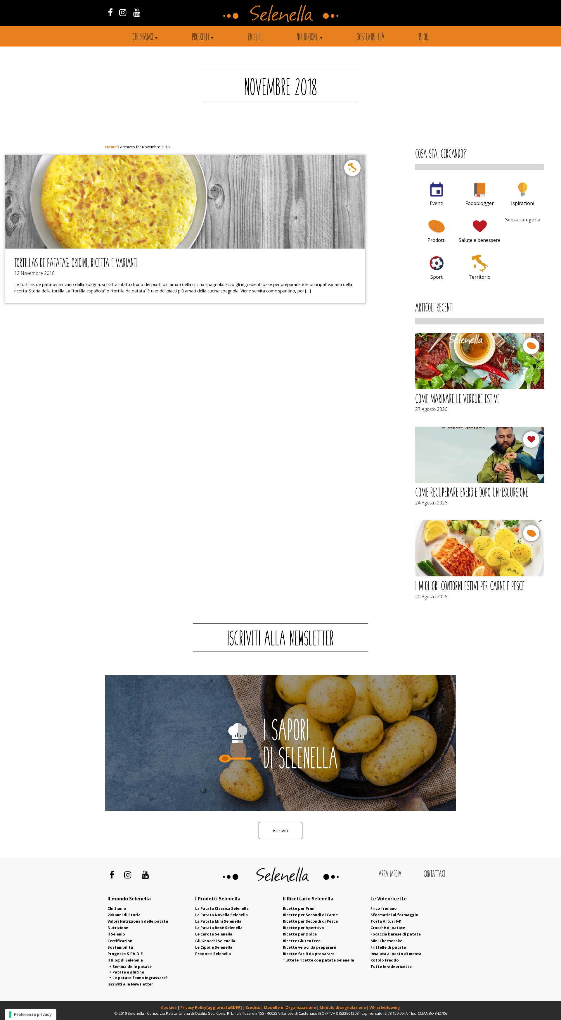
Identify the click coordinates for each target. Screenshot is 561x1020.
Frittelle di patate (388, 947)
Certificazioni (121, 940)
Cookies (168, 1007)
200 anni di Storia (124, 914)
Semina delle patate (132, 966)
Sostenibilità (371, 37)
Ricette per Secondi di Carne (310, 914)
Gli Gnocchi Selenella (215, 940)
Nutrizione (307, 37)
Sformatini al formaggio (394, 914)
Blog (424, 37)
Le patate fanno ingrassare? (140, 977)
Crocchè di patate (387, 927)
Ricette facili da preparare (309, 953)
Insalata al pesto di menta (395, 953)
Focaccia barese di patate (395, 934)
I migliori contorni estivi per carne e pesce (469, 587)
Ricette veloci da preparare (309, 947)
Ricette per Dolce (300, 934)
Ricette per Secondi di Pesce (310, 921)
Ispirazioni (522, 203)
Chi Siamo (117, 908)
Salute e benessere (480, 240)
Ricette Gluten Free (302, 940)
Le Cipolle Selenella (213, 947)
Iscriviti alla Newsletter (130, 984)
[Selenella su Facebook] (110, 12)
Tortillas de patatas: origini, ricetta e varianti (76, 263)
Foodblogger (479, 203)
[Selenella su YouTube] (137, 12)
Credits (253, 1007)
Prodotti (200, 37)
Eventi (436, 203)
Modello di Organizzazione (290, 1007)
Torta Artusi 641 (386, 921)
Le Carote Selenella (213, 934)
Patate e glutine (128, 972)
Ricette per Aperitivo (303, 927)
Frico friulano (383, 908)
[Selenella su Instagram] (123, 12)
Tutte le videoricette (391, 966)
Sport (436, 277)
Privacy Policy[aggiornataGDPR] (211, 1007)
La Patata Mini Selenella (218, 921)
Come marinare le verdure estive (457, 399)
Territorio (480, 277)
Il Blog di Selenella (125, 960)
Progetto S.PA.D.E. (126, 953)
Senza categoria (522, 219)
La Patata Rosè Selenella (219, 927)
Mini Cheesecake (386, 940)
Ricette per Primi (299, 908)
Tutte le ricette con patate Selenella (318, 960)
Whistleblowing (385, 1007)
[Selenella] (280, 13)
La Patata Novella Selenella (221, 914)
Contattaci (434, 874)
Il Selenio (116, 934)
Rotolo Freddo (384, 960)
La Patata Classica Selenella (222, 908)
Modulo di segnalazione (343, 1007)
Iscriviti (280, 830)
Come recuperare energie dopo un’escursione (471, 493)
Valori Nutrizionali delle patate (138, 921)
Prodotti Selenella (213, 953)
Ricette (255, 37)
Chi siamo (142, 37)
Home (111, 146)
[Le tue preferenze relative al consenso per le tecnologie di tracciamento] (30, 1014)
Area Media (390, 874)
